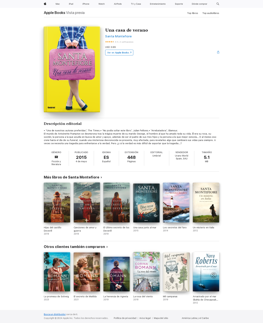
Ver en (118, 52)
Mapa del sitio (161, 318)
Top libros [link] (192, 13)
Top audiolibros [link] (210, 13)
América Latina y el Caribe (195, 318)
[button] (218, 4)
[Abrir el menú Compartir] (218, 52)
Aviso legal (145, 318)
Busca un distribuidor (55, 314)
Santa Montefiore (118, 36)
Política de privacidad (125, 318)
